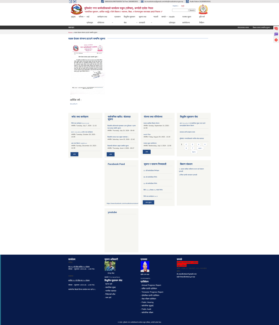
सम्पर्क (163, 17)
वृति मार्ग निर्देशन (202, 20)
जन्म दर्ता (108, 298)
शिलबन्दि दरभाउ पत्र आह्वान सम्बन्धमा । (118, 137)
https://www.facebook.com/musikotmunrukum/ (122, 203)
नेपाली (182, 6)
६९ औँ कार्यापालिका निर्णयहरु (151, 170)
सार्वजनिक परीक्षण (147, 312)
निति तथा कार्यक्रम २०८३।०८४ (80, 123)
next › (200, 148)
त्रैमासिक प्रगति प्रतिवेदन (150, 295)
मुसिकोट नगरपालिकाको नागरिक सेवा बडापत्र (192, 138)
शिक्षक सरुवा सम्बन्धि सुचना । (258, 27)
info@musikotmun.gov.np (186, 276)
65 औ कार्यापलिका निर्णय (150, 177)
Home (70, 32)
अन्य (74, 154)
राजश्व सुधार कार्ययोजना (186, 20)
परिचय (81, 17)
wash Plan (147, 134)
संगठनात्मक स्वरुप (239, 27)
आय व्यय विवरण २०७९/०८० (79, 143)
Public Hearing (147, 302)
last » (194, 152)
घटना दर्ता (108, 284)
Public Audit (146, 309)
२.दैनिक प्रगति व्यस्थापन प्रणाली (188, 175)
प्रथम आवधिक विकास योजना (151, 123)
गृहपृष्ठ (73, 17)
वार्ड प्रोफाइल (90, 20)
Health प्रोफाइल (172, 20)
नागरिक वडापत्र (110, 291)
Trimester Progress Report (152, 292)
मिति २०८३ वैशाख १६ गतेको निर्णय (153, 190)
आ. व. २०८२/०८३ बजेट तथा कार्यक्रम (82, 132)
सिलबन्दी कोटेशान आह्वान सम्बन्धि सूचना (118, 146)
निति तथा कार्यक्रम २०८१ (151, 196)
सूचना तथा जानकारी (142, 20)
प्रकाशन (117, 17)
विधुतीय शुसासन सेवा (129, 20)
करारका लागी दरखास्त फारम (187, 132)
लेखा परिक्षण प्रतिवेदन (149, 299)
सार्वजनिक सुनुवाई (147, 306)
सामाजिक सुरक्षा (110, 287)
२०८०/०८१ (73, 104)
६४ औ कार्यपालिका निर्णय (150, 183)
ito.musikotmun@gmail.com (186, 274)
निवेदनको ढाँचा (110, 294)
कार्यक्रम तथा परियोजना (102, 20)
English (175, 6)
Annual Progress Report (151, 285)
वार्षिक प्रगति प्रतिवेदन (149, 289)
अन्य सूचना (148, 202)
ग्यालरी (155, 17)
